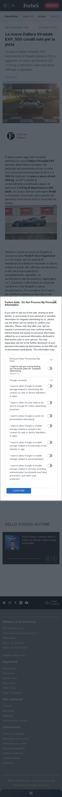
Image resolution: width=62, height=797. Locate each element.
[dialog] (31, 398)
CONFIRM (19, 490)
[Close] (56, 303)
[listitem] (31, 360)
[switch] (49, 368)
